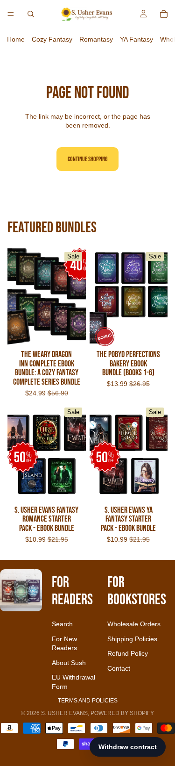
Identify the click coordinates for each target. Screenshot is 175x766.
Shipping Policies (132, 639)
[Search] (31, 14)
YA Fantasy (136, 39)
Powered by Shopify (122, 713)
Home (16, 39)
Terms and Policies (88, 700)
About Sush (69, 662)
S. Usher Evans (64, 713)
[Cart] (164, 14)
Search (62, 624)
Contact (118, 668)
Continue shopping (87, 159)
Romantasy (96, 39)
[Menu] (10, 14)
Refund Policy (127, 653)
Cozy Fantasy (52, 39)
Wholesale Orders (134, 624)
